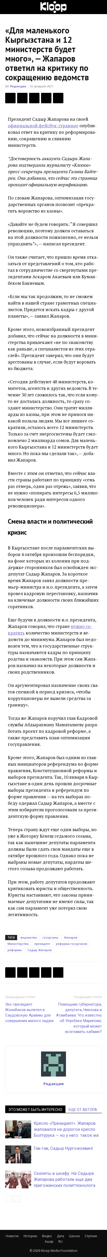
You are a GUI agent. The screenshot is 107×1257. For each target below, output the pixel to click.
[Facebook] (10, 98)
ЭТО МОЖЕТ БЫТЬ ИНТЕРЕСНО (35, 1110)
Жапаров (70, 937)
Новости (12, 1236)
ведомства (29, 937)
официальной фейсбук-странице (43, 126)
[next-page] (17, 1198)
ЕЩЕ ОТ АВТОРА (83, 1110)
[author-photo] (53, 1076)
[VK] (34, 98)
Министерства (18, 944)
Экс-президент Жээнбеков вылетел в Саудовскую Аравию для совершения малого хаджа (29, 1012)
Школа (74, 1236)
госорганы (50, 937)
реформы (15, 950)
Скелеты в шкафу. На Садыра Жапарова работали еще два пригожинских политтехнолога (64, 1179)
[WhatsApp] (58, 98)
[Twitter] (22, 98)
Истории (30, 1236)
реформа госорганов (71, 944)
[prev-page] (8, 1198)
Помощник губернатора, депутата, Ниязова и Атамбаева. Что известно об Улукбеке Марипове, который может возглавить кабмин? (79, 1018)
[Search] (99, 7)
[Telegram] (46, 98)
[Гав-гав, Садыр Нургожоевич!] (18, 1154)
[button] (9, 7)
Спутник (91, 1236)
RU (60, 1241)
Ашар (49, 1241)
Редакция (18, 86)
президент (42, 944)
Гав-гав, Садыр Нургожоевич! (63, 1148)
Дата (60, 1236)
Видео (47, 1236)
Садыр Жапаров (40, 950)
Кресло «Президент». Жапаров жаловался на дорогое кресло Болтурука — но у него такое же (66, 1129)
